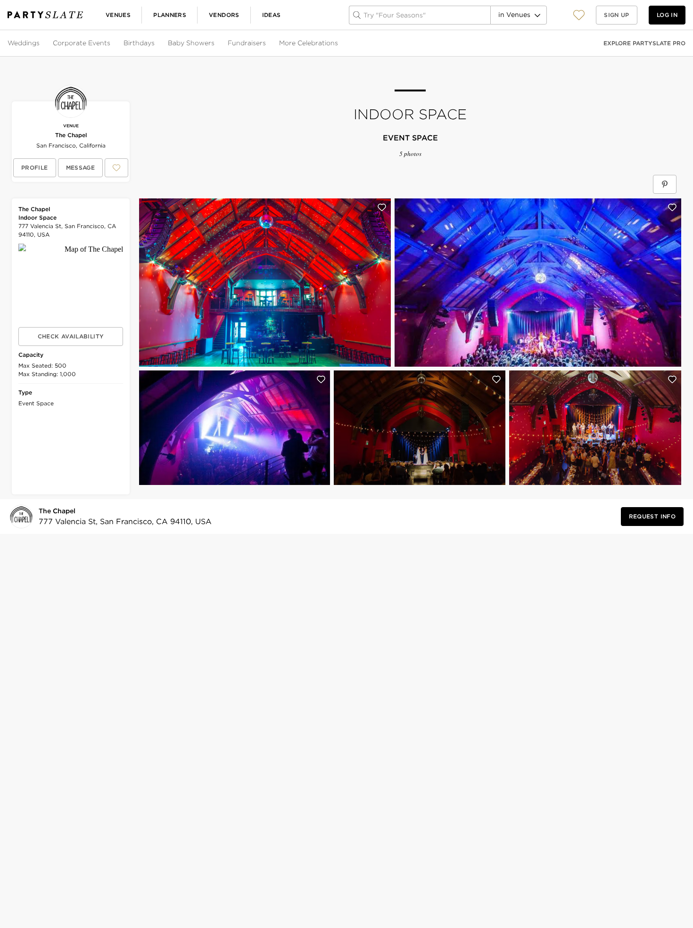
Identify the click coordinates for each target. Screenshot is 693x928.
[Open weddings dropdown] (40, 43)
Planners (169, 14)
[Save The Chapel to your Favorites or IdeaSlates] (116, 167)
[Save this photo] (382, 207)
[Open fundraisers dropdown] (267, 43)
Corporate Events (81, 43)
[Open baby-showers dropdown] (215, 43)
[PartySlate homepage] (45, 14)
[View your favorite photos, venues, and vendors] (579, 15)
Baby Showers (191, 43)
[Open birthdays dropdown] (156, 43)
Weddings (24, 43)
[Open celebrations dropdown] (339, 43)
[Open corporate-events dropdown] (111, 43)
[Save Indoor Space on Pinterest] (664, 184)
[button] (579, 15)
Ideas (271, 14)
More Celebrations (308, 43)
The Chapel (71, 135)
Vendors (224, 14)
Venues (118, 14)
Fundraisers (247, 43)
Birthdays (139, 43)
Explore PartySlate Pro (644, 43)
